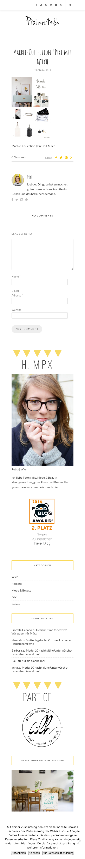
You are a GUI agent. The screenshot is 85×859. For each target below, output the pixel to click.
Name (16, 276)
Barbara (17, 650)
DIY (14, 597)
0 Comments (19, 157)
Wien (15, 577)
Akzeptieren (19, 852)
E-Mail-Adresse (17, 293)
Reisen (16, 604)
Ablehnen (34, 852)
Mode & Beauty (21, 590)
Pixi (29, 177)
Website (16, 309)
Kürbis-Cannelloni (33, 660)
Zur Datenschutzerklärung (58, 852)
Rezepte (17, 583)
